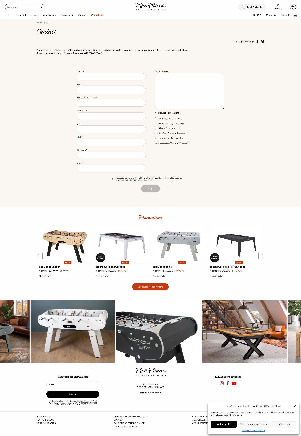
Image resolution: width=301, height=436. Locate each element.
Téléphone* (82, 150)
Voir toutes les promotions (150, 287)
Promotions (97, 15)
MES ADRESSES (199, 420)
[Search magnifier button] (41, 7)
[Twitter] (263, 41)
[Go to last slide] (39, 256)
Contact (285, 15)
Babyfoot (21, 15)
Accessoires (49, 15)
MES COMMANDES (200, 416)
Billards (34, 15)
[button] (294, 406)
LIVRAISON (119, 420)
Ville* (79, 124)
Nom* (79, 84)
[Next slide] (261, 256)
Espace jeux (67, 15)
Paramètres (283, 424)
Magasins (271, 15)
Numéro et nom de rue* (87, 97)
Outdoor (82, 15)
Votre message (161, 71)
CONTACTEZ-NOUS (45, 420)
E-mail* (80, 163)
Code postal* (82, 111)
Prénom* (80, 71)
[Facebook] (257, 41)
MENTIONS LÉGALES (46, 423)
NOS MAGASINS (43, 416)
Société (257, 15)
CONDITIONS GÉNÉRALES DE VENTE (131, 416)
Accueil (39, 22)
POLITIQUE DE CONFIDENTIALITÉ (129, 423)
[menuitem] (21, 15)
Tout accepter (223, 424)
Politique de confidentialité (253, 430)
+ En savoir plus (45, 276)
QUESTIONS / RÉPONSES (125, 427)
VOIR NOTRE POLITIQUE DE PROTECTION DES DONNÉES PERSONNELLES (76, 404)
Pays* (79, 137)
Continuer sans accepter (253, 424)
